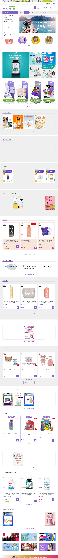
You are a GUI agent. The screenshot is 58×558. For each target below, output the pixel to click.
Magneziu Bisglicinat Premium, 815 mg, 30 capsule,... (29, 494)
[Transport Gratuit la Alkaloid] (29, 332)
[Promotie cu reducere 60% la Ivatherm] (29, 399)
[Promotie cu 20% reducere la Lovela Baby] (7, 149)
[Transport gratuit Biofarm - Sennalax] (50, 332)
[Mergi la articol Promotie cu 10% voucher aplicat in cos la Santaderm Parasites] (41, 34)
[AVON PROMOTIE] (10, 537)
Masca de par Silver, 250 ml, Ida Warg (29, 302)
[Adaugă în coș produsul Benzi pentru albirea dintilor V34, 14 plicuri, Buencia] (53, 248)
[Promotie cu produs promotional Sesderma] (40, 459)
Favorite (38, 8)
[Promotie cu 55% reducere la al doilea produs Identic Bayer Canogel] (50, 399)
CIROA (22, 244)
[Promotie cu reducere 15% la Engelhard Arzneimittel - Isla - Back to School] (50, 149)
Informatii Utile (48, 3)
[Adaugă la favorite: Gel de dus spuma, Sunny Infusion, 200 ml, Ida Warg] (4, 285)
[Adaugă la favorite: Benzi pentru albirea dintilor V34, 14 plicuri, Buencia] (39, 224)
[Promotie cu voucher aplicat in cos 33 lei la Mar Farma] (7, 519)
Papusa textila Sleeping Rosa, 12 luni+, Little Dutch (47, 370)
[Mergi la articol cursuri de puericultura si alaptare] (35, 34)
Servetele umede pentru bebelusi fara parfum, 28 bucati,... (47, 494)
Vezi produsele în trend (28, 254)
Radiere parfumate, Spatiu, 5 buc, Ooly (47, 434)
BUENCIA (40, 244)
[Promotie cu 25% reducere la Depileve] (50, 203)
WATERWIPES (41, 496)
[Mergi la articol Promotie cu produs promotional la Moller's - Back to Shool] (44, 34)
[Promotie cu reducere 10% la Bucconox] (40, 399)
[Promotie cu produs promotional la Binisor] (50, 459)
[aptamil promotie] (10, 547)
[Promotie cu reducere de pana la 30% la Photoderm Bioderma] (7, 122)
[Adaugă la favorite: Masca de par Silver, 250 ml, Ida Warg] (21, 285)
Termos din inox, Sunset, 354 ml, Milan (11, 434)
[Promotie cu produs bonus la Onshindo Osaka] (29, 459)
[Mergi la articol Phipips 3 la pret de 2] (38, 34)
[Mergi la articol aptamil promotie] (45, 34)
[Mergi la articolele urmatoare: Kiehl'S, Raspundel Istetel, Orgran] (29, 272)
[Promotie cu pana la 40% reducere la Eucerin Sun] (40, 122)
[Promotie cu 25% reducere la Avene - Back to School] (29, 149)
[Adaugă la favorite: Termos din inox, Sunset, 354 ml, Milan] (4, 418)
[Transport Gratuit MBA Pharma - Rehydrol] (18, 333)
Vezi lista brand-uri (28, 274)
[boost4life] (15, 65)
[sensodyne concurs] (42, 58)
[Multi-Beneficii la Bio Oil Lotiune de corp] (29, 176)
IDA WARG (5, 304)
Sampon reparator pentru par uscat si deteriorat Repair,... (46, 302)
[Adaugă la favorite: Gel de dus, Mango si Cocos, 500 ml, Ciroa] (22, 224)
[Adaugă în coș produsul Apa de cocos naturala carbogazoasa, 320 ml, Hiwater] (17, 246)
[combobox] (25, 7)
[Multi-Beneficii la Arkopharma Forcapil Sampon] (7, 176)
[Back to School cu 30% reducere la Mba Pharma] (7, 399)
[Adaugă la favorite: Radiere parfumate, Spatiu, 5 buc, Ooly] (39, 418)
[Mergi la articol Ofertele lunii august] (31, 34)
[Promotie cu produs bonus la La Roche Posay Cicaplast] (7, 459)
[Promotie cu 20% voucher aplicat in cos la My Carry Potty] (29, 519)
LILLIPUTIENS (23, 437)
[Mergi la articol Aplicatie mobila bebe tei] (32, 34)
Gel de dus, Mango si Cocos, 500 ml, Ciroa (29, 241)
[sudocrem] (29, 547)
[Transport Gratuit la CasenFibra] (7, 333)
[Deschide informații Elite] (4, 225)
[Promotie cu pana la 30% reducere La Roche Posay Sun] (18, 122)
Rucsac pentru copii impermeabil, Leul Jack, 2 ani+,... (29, 434)
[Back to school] (29, 1)
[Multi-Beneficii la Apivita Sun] (18, 176)
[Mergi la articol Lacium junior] (36, 34)
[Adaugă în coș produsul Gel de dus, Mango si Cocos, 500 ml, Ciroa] (35, 248)
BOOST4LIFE (23, 497)
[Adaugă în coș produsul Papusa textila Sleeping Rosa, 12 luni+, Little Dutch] (53, 376)
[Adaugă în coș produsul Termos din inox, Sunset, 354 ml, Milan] (17, 440)
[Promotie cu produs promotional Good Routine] (35, 71)
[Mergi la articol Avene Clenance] (34, 34)
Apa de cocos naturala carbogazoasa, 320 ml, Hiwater (11, 241)
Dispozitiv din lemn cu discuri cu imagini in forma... (11, 370)
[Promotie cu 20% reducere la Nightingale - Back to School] (40, 149)
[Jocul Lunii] (29, 537)
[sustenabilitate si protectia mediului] (47, 537)
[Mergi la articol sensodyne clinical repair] (42, 34)
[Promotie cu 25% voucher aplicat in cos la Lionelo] (18, 519)
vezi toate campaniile (28, 131)
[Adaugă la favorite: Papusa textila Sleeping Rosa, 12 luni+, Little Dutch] (39, 354)
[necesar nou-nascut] (47, 547)
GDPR (54, 3)
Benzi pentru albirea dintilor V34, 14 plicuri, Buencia (46, 241)
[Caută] (35, 7)
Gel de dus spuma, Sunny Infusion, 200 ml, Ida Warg (11, 302)
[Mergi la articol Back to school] (29, 34)
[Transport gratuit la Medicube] (40, 333)
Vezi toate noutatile (28, 382)
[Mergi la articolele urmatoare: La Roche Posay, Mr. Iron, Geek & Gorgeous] (30, 272)
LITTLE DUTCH (6, 373)
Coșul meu (46, 7)
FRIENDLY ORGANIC (7, 496)
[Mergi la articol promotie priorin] (39, 34)
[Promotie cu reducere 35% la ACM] (7, 203)
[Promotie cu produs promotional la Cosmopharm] (18, 459)
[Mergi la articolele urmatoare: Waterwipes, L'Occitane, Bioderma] (27, 272)
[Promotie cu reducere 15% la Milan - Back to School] (18, 149)
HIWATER (5, 243)
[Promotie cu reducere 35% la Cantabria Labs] (18, 203)
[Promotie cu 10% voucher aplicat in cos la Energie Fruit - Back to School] (50, 519)
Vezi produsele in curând (28, 314)
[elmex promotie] (49, 71)
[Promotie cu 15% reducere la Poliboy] (40, 203)
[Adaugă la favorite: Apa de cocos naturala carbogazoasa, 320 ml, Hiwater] (4, 224)
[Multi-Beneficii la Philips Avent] (40, 176)
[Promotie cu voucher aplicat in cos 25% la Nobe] (40, 519)
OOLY (40, 437)
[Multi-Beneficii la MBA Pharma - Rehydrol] (50, 176)
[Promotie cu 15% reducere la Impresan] (29, 203)
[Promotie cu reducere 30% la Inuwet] (18, 399)
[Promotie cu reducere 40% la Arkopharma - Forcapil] (50, 122)
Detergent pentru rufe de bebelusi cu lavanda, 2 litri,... (11, 494)
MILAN (5, 437)
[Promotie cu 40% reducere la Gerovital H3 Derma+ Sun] (29, 122)
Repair (40, 305)
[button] (18, 307)
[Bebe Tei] (8, 8)
